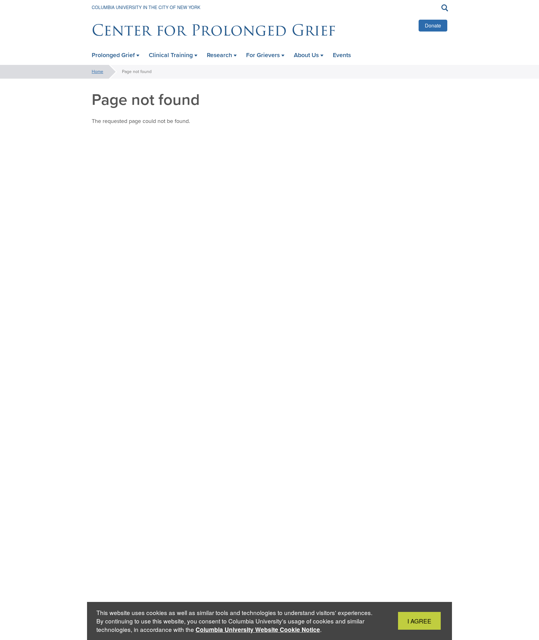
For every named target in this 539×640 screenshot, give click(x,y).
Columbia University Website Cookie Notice (258, 629)
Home (97, 71)
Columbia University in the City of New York (146, 7)
